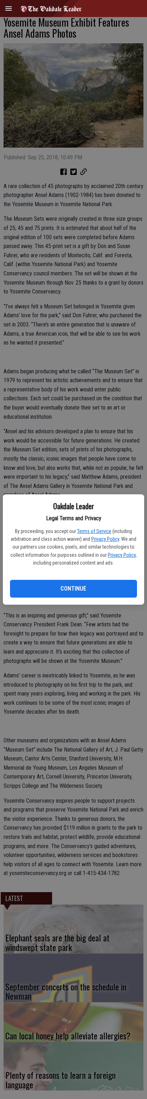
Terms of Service (94, 531)
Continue (73, 588)
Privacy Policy (105, 539)
